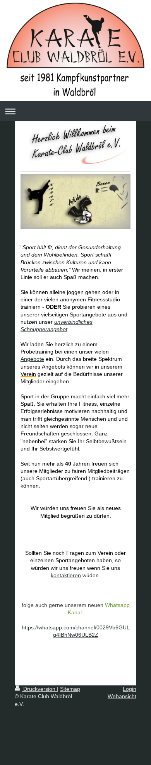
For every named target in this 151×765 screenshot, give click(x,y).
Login (129, 689)
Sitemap (70, 689)
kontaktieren (66, 575)
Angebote (32, 359)
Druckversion (39, 689)
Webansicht (122, 696)
